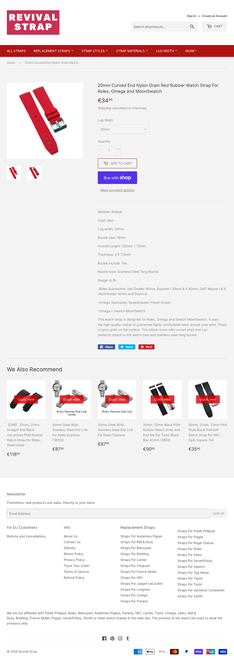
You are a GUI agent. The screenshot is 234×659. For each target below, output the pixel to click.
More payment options (117, 190)
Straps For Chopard (135, 566)
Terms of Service (76, 572)
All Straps (16, 51)
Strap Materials (131, 51)
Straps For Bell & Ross (136, 542)
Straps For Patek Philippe (196, 531)
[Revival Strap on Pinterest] (112, 639)
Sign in (191, 16)
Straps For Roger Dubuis (195, 543)
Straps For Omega (134, 595)
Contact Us (72, 542)
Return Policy (73, 554)
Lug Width (165, 51)
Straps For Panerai (134, 601)
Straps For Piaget (190, 537)
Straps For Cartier (133, 560)
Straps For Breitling (134, 554)
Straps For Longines (135, 589)
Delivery (70, 548)
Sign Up (218, 513)
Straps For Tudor (189, 584)
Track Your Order (76, 566)
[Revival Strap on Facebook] (104, 639)
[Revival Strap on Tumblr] (128, 639)
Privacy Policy (74, 560)
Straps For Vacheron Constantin (200, 590)
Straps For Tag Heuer (193, 572)
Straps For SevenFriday (194, 561)
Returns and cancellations (26, 536)
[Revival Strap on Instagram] (120, 639)
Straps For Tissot (189, 578)
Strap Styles (94, 51)
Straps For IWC (131, 577)
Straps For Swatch (191, 567)
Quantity (104, 141)
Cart (218, 26)
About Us (70, 536)
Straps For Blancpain (135, 548)
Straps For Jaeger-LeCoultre (141, 583)
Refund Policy (74, 577)
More (189, 51)
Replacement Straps (52, 51)
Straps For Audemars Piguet (141, 536)
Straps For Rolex (189, 549)
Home (11, 62)
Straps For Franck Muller (138, 572)
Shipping (104, 108)
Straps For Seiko (189, 555)
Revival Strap (28, 651)
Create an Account (214, 16)
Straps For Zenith (190, 596)
